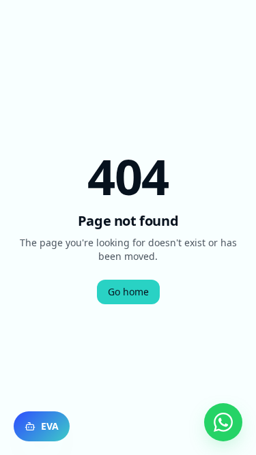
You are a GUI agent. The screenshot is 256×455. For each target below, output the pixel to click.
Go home (128, 291)
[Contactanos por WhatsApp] (223, 422)
